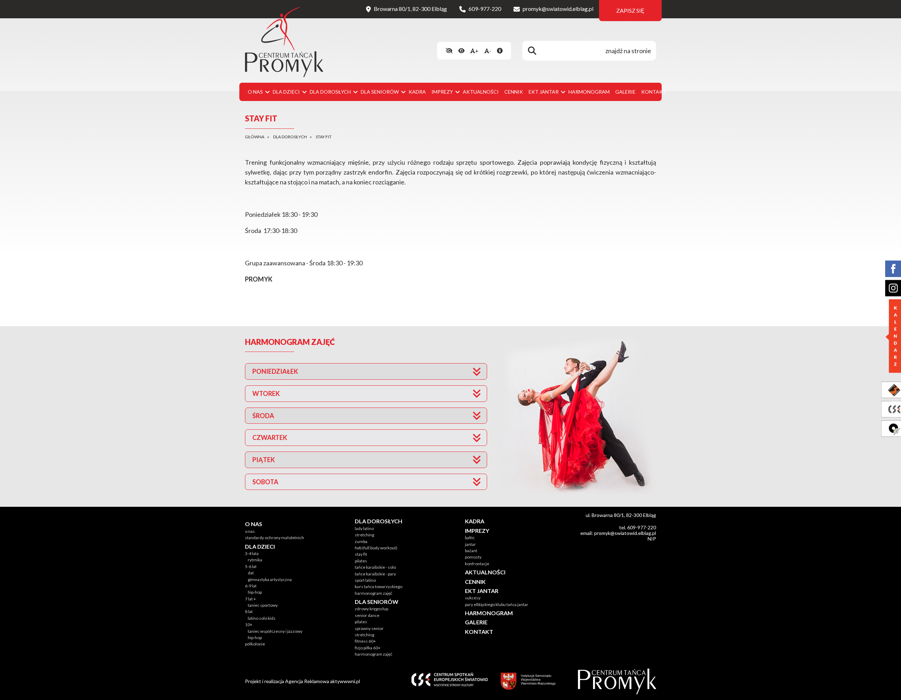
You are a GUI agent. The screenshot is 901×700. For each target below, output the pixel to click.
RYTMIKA (255, 559)
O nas (250, 531)
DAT (251, 572)
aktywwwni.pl (345, 681)
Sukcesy (472, 597)
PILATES (361, 560)
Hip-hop (255, 592)
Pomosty (473, 557)
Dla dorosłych (290, 136)
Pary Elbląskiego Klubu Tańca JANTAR (496, 604)
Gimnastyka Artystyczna (270, 579)
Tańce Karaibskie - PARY (375, 573)
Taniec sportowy (263, 605)
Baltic (470, 537)
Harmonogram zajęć (373, 593)
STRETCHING (364, 534)
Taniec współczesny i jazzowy (275, 631)
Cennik (513, 92)
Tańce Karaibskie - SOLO (375, 567)
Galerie (625, 92)
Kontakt (653, 92)
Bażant (471, 550)
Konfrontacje (477, 563)
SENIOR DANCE (367, 615)
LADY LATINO (364, 528)
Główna (254, 136)
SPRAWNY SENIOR (369, 628)
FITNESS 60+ (365, 641)
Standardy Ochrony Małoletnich (274, 537)
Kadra (417, 92)
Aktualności (481, 92)
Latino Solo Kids (262, 618)
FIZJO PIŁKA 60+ (367, 647)
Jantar (470, 544)
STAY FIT (361, 554)
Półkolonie (255, 644)
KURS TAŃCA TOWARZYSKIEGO (378, 586)
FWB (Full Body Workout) (376, 547)
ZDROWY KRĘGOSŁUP (371, 608)
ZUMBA (361, 541)
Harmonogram (589, 92)
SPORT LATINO (365, 580)
